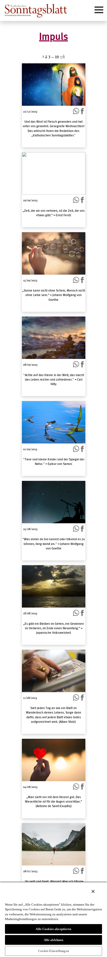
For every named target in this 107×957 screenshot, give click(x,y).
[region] (53, 919)
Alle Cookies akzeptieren (53, 929)
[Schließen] (93, 891)
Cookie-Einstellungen (53, 951)
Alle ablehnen (53, 940)
